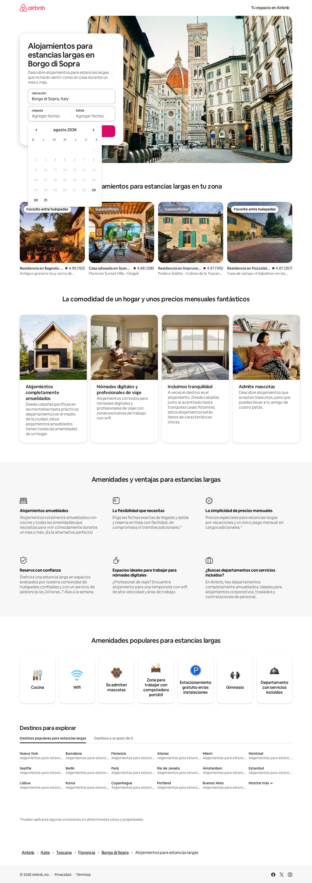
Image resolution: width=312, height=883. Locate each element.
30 (36, 200)
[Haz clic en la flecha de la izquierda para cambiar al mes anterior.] (36, 129)
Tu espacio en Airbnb (270, 7)
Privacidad (63, 874)
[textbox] (50, 116)
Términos (83, 874)
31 (45, 200)
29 (94, 190)
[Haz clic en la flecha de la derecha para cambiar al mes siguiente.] (93, 129)
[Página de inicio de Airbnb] (32, 8)
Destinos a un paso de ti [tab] (113, 738)
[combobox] (71, 99)
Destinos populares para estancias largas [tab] (53, 738)
